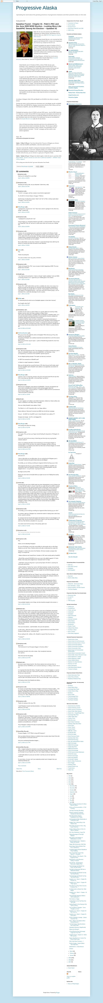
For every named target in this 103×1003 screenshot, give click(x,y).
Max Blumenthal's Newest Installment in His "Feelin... (76, 816)
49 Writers (70, 685)
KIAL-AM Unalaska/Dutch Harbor (75, 741)
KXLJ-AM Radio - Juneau (74, 585)
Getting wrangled (72, 376)
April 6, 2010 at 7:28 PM (23, 245)
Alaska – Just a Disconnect (74, 420)
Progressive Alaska (36, 7)
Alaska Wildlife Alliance (73, 660)
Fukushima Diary (72, 42)
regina (19, 249)
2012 (69, 780)
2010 (69, 784)
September (72, 792)
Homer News (71, 725)
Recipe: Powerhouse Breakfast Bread (76, 502)
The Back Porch (72, 553)
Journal (70, 512)
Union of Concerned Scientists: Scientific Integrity (76, 87)
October (72, 790)
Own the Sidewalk (72, 557)
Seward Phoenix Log (73, 766)
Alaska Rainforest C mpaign (74, 656)
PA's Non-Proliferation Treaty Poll (77, 832)
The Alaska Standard (73, 699)
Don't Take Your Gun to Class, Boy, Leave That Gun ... (77, 826)
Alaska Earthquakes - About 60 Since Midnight (79, 174)
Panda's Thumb (71, 626)
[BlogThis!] (38, 166)
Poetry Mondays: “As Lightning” (75, 161)
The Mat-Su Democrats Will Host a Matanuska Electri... (77, 870)
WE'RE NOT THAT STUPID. (75, 547)
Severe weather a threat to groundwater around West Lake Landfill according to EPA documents (76, 59)
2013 (69, 778)
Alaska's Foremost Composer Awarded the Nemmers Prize (76, 813)
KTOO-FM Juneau (72, 754)
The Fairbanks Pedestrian (74, 501)
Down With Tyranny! (72, 566)
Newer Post (19, 768)
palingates (71, 534)
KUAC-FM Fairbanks (73, 757)
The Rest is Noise (72, 629)
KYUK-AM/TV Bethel (73, 759)
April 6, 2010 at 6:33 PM (23, 212)
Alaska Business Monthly (74, 706)
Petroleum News (72, 764)
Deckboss (70, 692)
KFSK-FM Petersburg (73, 739)
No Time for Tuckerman (73, 238)
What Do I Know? (72, 172)
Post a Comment (22, 765)
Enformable (71, 56)
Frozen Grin (71, 186)
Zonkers (71, 948)
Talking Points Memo (73, 628)
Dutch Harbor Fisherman (73, 722)
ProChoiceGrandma (23, 333)
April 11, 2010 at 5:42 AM (24, 504)
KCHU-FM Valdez (72, 734)
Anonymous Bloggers (73, 334)
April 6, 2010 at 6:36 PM (23, 226)
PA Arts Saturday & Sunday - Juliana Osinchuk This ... (78, 918)
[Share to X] (39, 166)
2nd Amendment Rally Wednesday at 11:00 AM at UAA (78, 820)
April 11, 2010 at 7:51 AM (24, 525)
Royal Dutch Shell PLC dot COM (75, 28)
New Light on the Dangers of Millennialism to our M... (76, 838)
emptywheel (71, 612)
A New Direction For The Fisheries (76, 408)
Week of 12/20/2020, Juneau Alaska (76, 258)
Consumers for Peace (73, 23)
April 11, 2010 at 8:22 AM (24, 604)
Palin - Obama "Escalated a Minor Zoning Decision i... (77, 921)
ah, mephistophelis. (73, 50)
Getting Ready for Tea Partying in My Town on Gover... (78, 905)
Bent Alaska (71, 293)
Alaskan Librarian (72, 257)
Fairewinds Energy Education (75, 90)
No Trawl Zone (72, 452)
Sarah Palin (78, 535)
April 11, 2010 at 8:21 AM (24, 534)
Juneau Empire (71, 729)
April (71, 802)
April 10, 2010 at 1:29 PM (24, 394)
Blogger (58, 992)
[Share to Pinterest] (43, 166)
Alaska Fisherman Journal (74, 707)
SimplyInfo (71, 36)
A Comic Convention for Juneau (75, 347)
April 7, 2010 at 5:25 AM (23, 269)
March (71, 951)
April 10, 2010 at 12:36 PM (24, 380)
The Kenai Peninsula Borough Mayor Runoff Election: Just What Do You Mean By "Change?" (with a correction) (76, 523)
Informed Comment (72, 619)
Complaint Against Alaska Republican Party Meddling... (78, 850)
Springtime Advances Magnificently (77, 927)
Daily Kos (70, 564)
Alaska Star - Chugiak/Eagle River (76, 713)
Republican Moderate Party (74, 678)
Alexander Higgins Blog (74, 80)
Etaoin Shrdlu (71, 694)
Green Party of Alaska (73, 676)
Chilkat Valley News (72, 716)
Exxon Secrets (71, 24)
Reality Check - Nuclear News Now (76, 92)
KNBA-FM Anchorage (73, 745)
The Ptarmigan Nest (73, 474)
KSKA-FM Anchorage (73, 750)
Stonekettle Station (73, 200)
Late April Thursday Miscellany (76, 810)
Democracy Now (72, 595)
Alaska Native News (72, 687)
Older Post (59, 768)
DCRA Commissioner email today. (76, 269)
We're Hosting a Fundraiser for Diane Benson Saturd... (77, 804)
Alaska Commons (72, 212)
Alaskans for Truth (72, 663)
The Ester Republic (73, 353)
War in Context (71, 631)
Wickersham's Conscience (75, 104)
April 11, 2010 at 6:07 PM (24, 709)
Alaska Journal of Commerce (75, 709)
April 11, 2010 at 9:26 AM (24, 639)
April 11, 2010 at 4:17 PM (24, 682)
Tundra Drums (71, 768)
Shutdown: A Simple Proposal (75, 464)
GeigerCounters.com (73, 95)
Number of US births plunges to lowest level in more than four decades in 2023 (76, 215)
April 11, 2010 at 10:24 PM (24, 726)
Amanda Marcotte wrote (27, 118)
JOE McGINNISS (72, 441)
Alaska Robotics (72, 346)
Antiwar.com (71, 606)
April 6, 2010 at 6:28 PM (23, 202)
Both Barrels (71, 268)
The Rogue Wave (72, 396)
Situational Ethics (72, 486)
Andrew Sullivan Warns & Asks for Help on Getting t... (77, 829)
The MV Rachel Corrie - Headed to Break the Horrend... (77, 841)
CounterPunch (71, 608)
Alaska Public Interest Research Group (77, 654)
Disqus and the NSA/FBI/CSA (74, 476)
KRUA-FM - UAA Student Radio (75, 583)
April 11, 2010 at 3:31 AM (24, 478)
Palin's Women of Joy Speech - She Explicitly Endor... (77, 857)
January (72, 955)
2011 (69, 782)
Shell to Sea (71, 30)
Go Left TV (70, 597)
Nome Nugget (71, 762)
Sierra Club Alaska (72, 665)
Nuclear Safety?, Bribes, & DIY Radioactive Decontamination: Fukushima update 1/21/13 (75, 66)
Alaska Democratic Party (74, 675)
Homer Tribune (71, 727)
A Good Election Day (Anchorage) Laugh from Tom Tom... (77, 932)
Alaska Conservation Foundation (75, 646)
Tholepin (70, 319)
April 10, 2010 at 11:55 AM (24, 370)
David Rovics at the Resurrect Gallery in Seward (76, 860)
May (71, 800)
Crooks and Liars (72, 610)
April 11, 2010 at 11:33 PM (24, 762)
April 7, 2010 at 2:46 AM (23, 259)
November (72, 787)
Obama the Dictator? (74, 929)
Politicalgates (71, 305)
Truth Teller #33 (78, 187)
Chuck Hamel (71, 968)
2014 (69, 775)
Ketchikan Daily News (73, 738)
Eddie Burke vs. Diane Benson (76, 946)
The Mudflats (71, 236)
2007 (69, 962)
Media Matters (71, 620)
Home (39, 768)
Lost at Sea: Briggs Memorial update (76, 335)
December (72, 785)
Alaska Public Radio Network (75, 711)
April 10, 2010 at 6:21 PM (24, 427)
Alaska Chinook (72, 247)
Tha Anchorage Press (73, 696)
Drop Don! (70, 576)
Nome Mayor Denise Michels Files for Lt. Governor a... (77, 847)
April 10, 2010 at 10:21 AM (24, 344)
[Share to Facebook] (41, 166)
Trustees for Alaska (72, 669)
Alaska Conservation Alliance (75, 644)
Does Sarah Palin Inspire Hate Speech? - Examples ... (76, 853)
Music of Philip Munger (73, 983)
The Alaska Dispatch (73, 698)
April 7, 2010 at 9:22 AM (23, 293)
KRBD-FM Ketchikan (73, 748)
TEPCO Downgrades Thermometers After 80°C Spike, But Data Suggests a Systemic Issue (76, 45)
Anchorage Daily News (73, 714)
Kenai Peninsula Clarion (73, 736)
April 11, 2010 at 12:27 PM (24, 657)
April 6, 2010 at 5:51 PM (23, 186)
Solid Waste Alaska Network (74, 667)
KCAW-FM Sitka (72, 732)
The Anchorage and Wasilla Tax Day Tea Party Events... (77, 873)
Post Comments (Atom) (28, 771)
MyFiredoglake (71, 570)
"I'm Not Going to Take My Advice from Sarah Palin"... (77, 924)
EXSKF (70, 71)
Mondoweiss (71, 624)
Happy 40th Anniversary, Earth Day (77, 844)
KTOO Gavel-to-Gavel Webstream (76, 752)
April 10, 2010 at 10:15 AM (24, 328)
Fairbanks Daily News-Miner (74, 723)
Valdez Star (70, 769)
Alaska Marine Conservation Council (76, 653)
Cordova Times (71, 718)
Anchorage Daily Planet (73, 689)
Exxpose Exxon (71, 26)
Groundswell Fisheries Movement (76, 225)
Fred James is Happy (74, 899)
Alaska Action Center (73, 639)
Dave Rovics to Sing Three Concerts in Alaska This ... (77, 886)
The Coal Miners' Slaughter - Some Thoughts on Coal (77, 908)
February (72, 953)
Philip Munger (21, 207)
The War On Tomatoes (80, 201)
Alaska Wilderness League (74, 658)
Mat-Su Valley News (72, 577)
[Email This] (36, 166)
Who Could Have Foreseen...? (76, 941)
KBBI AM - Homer (72, 730)
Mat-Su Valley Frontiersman (74, 761)
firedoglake (70, 568)
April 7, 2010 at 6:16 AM (23, 279)
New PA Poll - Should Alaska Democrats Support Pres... (76, 863)
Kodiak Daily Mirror (72, 746)
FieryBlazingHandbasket (74, 429)
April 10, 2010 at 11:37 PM (24, 449)
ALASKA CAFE (72, 406)
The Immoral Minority (73, 278)
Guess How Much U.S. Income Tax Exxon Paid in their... (77, 938)
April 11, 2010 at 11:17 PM (24, 742)
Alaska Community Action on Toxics (76, 643)
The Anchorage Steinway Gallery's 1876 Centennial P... (77, 896)
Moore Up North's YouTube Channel (76, 587)
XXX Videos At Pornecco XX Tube (75, 295)
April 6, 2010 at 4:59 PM (23, 178)
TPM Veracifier (71, 600)
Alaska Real (71, 463)
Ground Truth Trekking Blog (75, 385)
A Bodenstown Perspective (75, 520)
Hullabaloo (70, 617)
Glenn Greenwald (72, 615)
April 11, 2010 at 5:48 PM (24, 696)
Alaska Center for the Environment (76, 641)
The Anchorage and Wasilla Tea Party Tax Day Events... (76, 866)
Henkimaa (70, 375)
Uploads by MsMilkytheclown (75, 64)
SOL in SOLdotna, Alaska (74, 363)
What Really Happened (73, 633)
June (71, 798)
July (71, 796)
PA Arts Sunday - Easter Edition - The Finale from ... (77, 944)
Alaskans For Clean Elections (75, 661)
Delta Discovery (71, 720)
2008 (69, 960)
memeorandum (71, 622)
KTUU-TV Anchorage (73, 755)
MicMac (19, 298)
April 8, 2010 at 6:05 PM (23, 305)
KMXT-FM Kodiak (72, 743)
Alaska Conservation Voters (74, 648)
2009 (69, 957)
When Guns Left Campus (74, 354)
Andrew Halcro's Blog (73, 691)
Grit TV (69, 598)
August (71, 794)
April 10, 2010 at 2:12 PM (24, 419)
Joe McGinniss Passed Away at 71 (76, 442)
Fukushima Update (73, 97)
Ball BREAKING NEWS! (73, 248)
